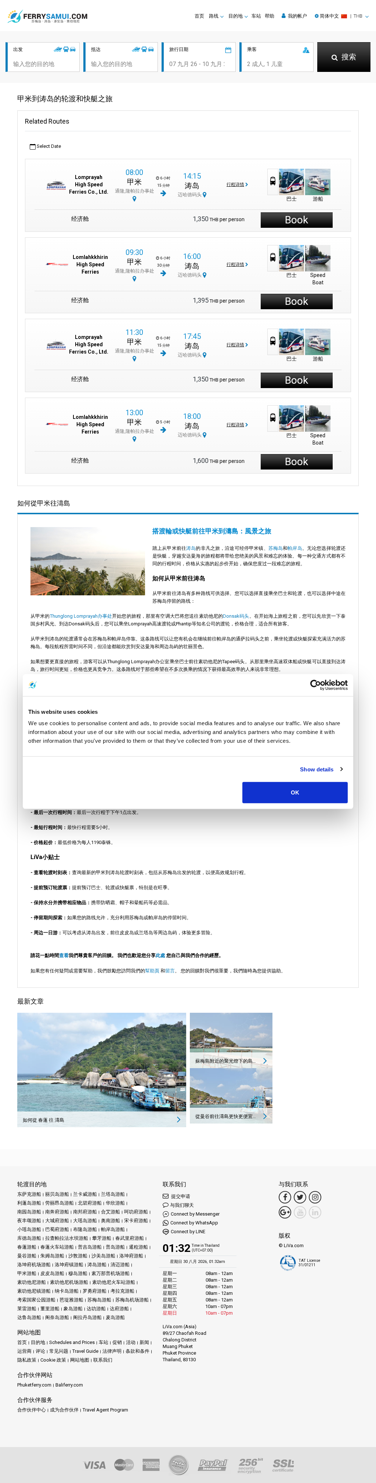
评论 (40, 1351)
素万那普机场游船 (110, 1273)
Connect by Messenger (195, 1214)
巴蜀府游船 (57, 1229)
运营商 (24, 1351)
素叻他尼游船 (31, 1282)
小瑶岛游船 (29, 1229)
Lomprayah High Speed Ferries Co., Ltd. (88, 184)
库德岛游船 (29, 1238)
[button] (342, 16)
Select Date (48, 146)
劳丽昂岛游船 (59, 1203)
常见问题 (58, 1351)
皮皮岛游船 (52, 1273)
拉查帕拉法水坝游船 (66, 1238)
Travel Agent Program (105, 1410)
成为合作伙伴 (64, 1410)
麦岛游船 (115, 1317)
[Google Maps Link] (285, 1212)
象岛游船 (73, 1308)
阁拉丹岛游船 (87, 1317)
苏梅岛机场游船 (132, 1300)
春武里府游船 (129, 1238)
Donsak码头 (236, 616)
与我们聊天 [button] (182, 1205)
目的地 (38, 1342)
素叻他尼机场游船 (69, 1282)
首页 (199, 16)
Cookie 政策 (53, 1360)
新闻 (144, 1342)
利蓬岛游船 (29, 1203)
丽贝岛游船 (57, 1194)
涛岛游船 (96, 1264)
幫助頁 (152, 971)
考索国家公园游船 (36, 1300)
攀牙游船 (101, 1238)
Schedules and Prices (72, 1342)
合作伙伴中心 (31, 1410)
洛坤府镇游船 (69, 1264)
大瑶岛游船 (85, 1220)
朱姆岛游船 (52, 1256)
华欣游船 (115, 1203)
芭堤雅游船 (71, 1300)
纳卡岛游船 (67, 1291)
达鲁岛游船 (29, 1317)
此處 (160, 955)
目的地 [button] (235, 16)
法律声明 (112, 1351)
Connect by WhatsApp (194, 1223)
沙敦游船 (77, 1256)
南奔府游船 (57, 1211)
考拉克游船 (122, 1291)
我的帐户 (297, 16)
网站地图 (79, 1360)
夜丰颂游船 (29, 1220)
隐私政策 (26, 1360)
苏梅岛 (275, 548)
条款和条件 (137, 1351)
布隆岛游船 (85, 1229)
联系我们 (102, 1360)
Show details (316, 769)
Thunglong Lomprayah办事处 (81, 616)
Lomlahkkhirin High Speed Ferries (90, 264)
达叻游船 (96, 1308)
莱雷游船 (26, 1308)
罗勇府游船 (94, 1291)
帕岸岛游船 (113, 1229)
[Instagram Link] (315, 1197)
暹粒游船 (138, 1247)
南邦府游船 (85, 1211)
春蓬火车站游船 (57, 1247)
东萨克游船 (29, 1194)
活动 (130, 1342)
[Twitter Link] (300, 1197)
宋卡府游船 (136, 1220)
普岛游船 (115, 1247)
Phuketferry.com (34, 1385)
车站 (256, 16)
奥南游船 (110, 1220)
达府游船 (119, 1308)
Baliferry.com (69, 1385)
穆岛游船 (77, 1273)
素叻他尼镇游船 (34, 1291)
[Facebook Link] (285, 1197)
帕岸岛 (295, 548)
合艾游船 (110, 1211)
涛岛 (192, 185)
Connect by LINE (188, 1231)
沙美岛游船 (103, 1256)
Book (296, 220)
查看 (64, 955)
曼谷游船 (26, 1256)
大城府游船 (57, 1220)
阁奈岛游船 (57, 1317)
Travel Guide (85, 1351)
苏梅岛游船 (99, 1300)
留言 (170, 971)
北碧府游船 (90, 1203)
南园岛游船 (29, 1211)
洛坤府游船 (131, 1256)
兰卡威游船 (85, 1194)
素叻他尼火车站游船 (113, 1282)
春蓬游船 (26, 1247)
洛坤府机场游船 (34, 1264)
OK (295, 792)
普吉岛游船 (90, 1247)
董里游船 (49, 1308)
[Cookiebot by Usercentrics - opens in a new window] (315, 684)
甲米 (134, 182)
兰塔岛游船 (113, 1194)
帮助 (269, 16)
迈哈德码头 (190, 194)
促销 (117, 1342)
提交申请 (180, 1196)
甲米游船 (26, 1273)
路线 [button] (213, 16)
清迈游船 (120, 1264)
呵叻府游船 (136, 1211)
